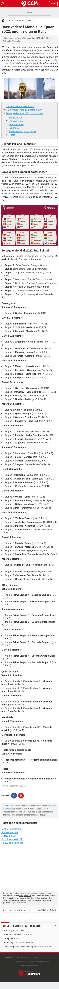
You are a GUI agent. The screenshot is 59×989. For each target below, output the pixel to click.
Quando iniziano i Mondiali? (20, 106)
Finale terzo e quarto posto (22, 131)
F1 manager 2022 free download (18, 942)
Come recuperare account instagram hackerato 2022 (27, 946)
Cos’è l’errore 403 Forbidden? (45, 910)
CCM (21, 896)
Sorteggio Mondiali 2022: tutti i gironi (24, 113)
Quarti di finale (16, 124)
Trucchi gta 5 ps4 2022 (14, 930)
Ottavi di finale (16, 121)
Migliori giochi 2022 (11, 829)
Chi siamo (8, 957)
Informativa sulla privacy (44, 957)
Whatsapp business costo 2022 (18, 934)
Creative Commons (19, 898)
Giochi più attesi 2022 (12, 839)
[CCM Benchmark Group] (29, 973)
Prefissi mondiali (9, 832)
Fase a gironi (15, 117)
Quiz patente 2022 (12, 938)
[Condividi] (14, 795)
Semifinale (14, 128)
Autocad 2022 (8, 836)
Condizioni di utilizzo (23, 957)
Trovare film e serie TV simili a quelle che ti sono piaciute (16, 910)
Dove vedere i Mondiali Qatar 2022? (24, 110)
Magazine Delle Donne (40, 961)
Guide (10, 20)
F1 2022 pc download (12, 842)
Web (29, 20)
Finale (12, 135)
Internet (20, 20)
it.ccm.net (27, 896)
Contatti (12, 961)
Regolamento (22, 961)
